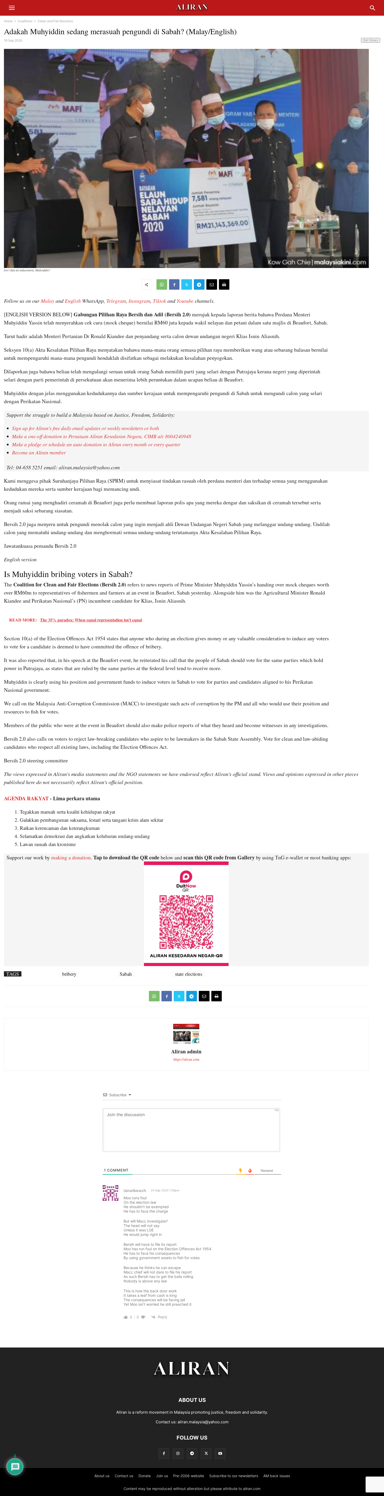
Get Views (370, 40)
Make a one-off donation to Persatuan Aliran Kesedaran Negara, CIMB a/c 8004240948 (101, 436)
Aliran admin (186, 1051)
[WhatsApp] (161, 284)
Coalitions (25, 21)
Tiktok (159, 300)
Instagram (139, 300)
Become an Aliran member (39, 452)
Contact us (124, 1476)
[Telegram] (199, 284)
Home (8, 21)
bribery (69, 974)
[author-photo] (186, 1042)
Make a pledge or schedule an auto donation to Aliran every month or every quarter (96, 444)
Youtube (185, 300)
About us (101, 1476)
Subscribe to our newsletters (233, 1476)
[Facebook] (174, 284)
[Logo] (192, 1384)
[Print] (224, 284)
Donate (144, 1476)
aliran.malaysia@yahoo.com (203, 1421)
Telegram (116, 300)
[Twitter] (186, 284)
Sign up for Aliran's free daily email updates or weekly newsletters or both (85, 428)
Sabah (126, 974)
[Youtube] (220, 1453)
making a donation (71, 857)
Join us (162, 1476)
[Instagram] (178, 1453)
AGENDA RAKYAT (26, 798)
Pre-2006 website (188, 1476)
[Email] (211, 284)
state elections (188, 974)
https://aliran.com (186, 1059)
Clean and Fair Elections (55, 21)
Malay (47, 300)
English (73, 300)
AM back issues (276, 1476)
